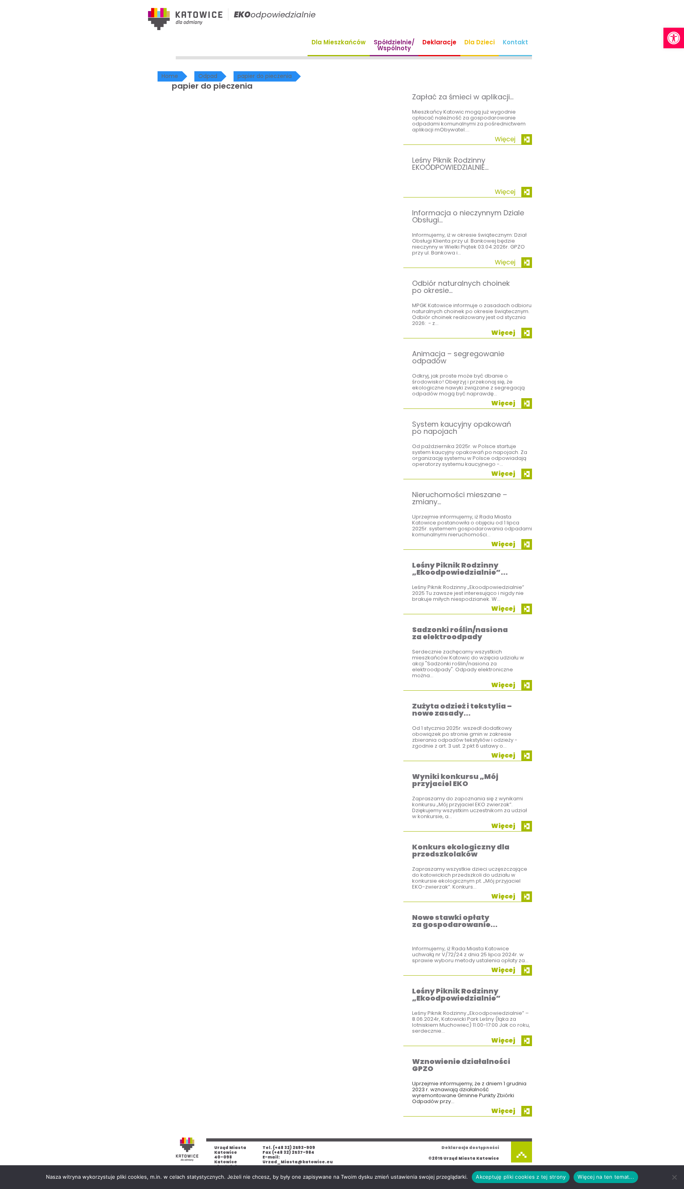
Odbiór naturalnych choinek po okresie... (461, 286)
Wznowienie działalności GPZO (461, 1064)
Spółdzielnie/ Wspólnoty (394, 45)
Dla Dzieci (479, 42)
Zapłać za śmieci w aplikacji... (462, 97)
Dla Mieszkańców (339, 42)
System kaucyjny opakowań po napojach (461, 427)
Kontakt (515, 42)
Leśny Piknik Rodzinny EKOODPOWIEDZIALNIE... (450, 163)
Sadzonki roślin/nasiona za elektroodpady (460, 633)
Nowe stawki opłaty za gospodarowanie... (455, 920)
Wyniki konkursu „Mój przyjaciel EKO (455, 779)
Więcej (505, 139)
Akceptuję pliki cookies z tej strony (521, 1177)
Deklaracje (439, 42)
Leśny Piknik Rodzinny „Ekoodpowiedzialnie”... (460, 568)
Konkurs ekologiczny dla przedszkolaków (460, 850)
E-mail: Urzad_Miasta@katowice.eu (297, 1159)
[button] (673, 38)
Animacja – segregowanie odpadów (458, 357)
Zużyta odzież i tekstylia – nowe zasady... (462, 709)
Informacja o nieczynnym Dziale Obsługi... (468, 216)
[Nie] (674, 1177)
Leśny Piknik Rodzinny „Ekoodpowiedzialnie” (456, 994)
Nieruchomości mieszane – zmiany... (459, 498)
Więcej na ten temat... (606, 1177)
